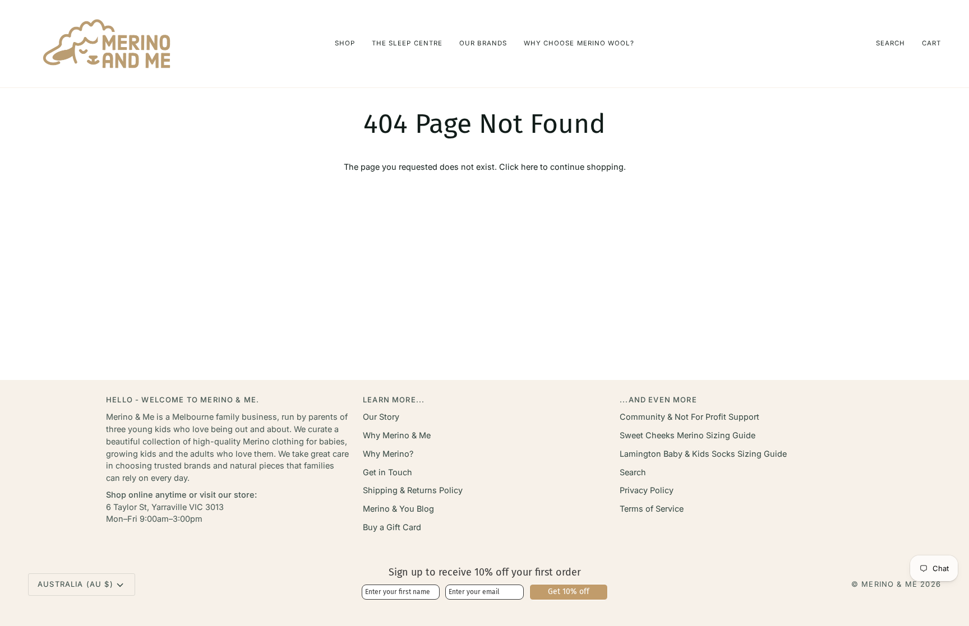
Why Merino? (388, 453)
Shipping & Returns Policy (413, 490)
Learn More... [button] (393, 399)
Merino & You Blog (398, 508)
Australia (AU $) (75, 583)
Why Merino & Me (397, 435)
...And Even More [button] (658, 399)
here (529, 166)
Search (633, 472)
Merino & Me (889, 583)
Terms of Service (652, 508)
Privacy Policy (646, 490)
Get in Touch (387, 472)
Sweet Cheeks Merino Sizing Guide (687, 435)
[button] (344, 43)
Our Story (381, 416)
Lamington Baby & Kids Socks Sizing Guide (703, 453)
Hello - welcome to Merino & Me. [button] (182, 399)
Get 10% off (568, 591)
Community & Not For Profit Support (689, 416)
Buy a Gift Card (392, 527)
